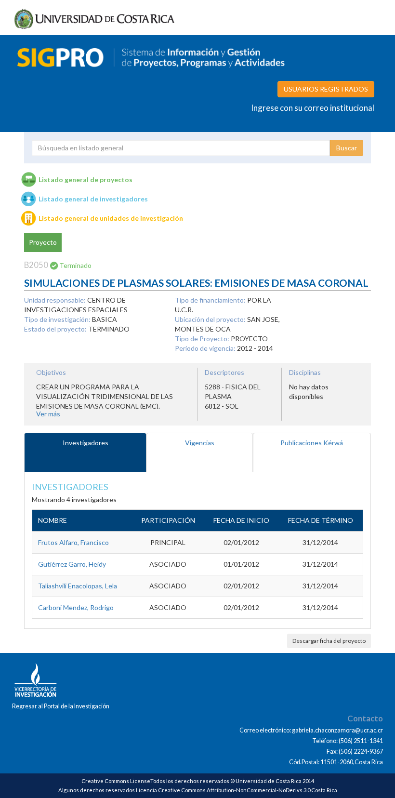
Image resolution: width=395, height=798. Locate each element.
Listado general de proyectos (85, 179)
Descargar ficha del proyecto (329, 640)
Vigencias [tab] (199, 443)
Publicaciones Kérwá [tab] (311, 443)
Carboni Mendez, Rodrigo (76, 607)
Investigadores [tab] (85, 443)
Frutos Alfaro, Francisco (73, 542)
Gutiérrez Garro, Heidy (72, 564)
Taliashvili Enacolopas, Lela (77, 586)
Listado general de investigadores (93, 199)
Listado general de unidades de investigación (111, 218)
